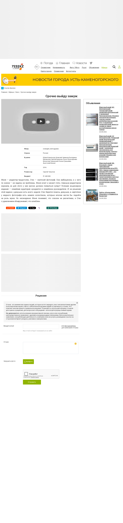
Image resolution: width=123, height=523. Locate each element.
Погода (48, 63)
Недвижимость (59, 67)
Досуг (84, 67)
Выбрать (29, 361)
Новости (81, 63)
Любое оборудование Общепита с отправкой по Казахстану (108, 194)
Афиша (104, 67)
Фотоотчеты (71, 71)
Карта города (46, 71)
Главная (64, 63)
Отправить (32, 382)
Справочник (45, 67)
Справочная (59, 71)
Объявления (94, 67)
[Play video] (41, 121)
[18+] (17, 67)
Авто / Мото (74, 67)
